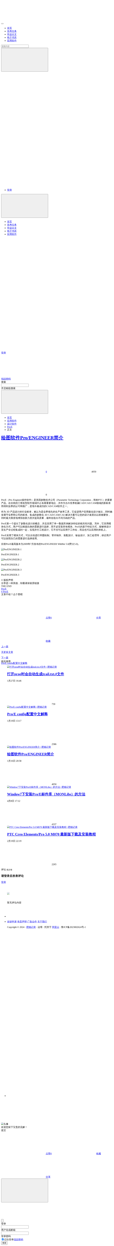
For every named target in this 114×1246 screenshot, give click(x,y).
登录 (9, 190)
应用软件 (12, 40)
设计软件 (12, 424)
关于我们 (42, 921)
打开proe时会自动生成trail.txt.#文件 (35, 674)
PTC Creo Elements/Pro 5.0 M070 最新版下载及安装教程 (51, 834)
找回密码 (18, 1239)
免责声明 (22, 921)
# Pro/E (4, 591)
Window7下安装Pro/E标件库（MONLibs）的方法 (46, 794)
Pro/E (9, 427)
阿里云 (55, 927)
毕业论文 (12, 34)
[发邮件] (48, 1093)
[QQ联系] (48, 1010)
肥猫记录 (31, 927)
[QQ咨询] (23, 1121)
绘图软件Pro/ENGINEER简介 (32, 437)
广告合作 (32, 921)
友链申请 (12, 921)
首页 (9, 28)
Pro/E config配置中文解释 (27, 714)
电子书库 (12, 37)
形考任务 (12, 31)
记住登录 (9, 1239)
